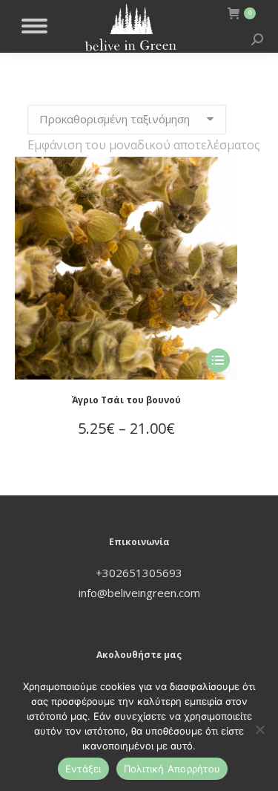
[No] (259, 729)
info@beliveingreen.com (139, 592)
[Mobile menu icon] (34, 26)
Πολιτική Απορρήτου (172, 769)
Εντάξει (83, 769)
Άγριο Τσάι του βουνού (126, 400)
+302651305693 (139, 572)
